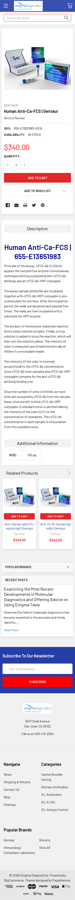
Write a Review (14, 118)
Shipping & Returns (17, 782)
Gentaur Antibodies (54, 787)
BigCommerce (14, 880)
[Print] (25, 205)
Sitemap (10, 804)
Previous (63, 473)
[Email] (16, 205)
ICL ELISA (48, 802)
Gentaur (9, 840)
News (8, 774)
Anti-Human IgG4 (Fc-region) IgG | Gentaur (19, 526)
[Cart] (70, 5)
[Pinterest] (42, 205)
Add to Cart (19, 516)
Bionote (44, 840)
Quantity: (12, 156)
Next (68, 473)
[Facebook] (7, 205)
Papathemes (61, 880)
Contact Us (11, 789)
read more (11, 630)
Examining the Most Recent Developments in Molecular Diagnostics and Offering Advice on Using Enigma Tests (36, 596)
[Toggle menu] (5, 6)
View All (44, 847)
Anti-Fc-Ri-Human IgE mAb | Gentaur (55, 526)
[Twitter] (34, 205)
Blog (7, 797)
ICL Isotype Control (54, 810)
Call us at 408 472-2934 (37, 734)
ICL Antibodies (51, 794)
